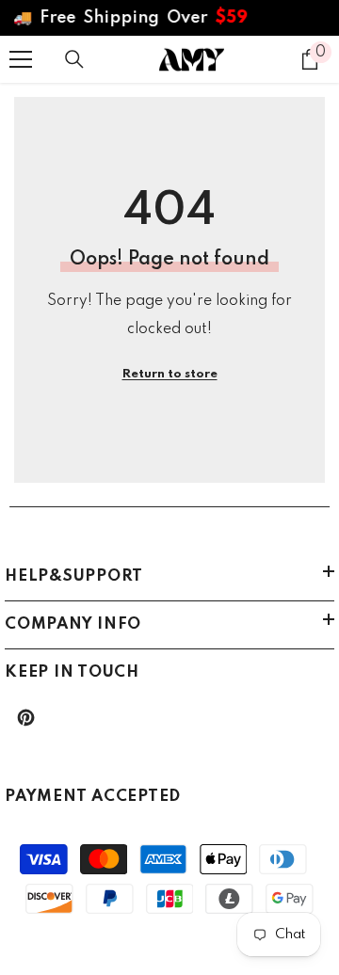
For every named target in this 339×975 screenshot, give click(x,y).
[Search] (74, 59)
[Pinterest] (26, 717)
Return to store (170, 374)
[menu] (20, 59)
